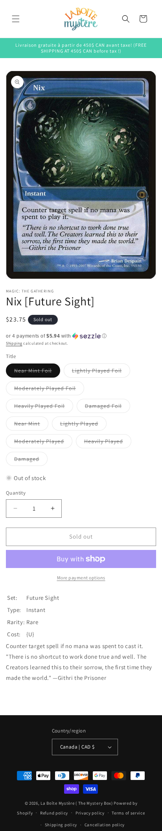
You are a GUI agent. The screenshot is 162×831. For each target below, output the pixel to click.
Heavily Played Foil (43, 407)
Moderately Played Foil (49, 389)
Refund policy (54, 813)
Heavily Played (107, 442)
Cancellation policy (105, 824)
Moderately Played (43, 442)
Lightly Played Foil (101, 372)
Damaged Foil (107, 407)
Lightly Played (83, 425)
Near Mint (31, 425)
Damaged (31, 460)
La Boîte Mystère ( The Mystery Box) (76, 803)
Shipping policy (61, 824)
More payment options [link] (81, 578)
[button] (15, 18)
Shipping (14, 343)
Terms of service (128, 813)
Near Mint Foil (37, 372)
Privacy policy (90, 813)
